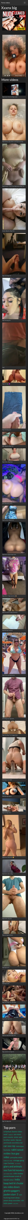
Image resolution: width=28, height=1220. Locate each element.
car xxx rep (9, 1145)
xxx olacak (18, 1163)
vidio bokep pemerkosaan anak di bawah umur (13, 1176)
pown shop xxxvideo (12, 1200)
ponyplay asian (16, 1157)
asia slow (15, 1203)
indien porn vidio (8, 1160)
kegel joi (10, 1134)
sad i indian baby (8, 1173)
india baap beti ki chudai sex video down (13, 1183)
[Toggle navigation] (25, 2)
